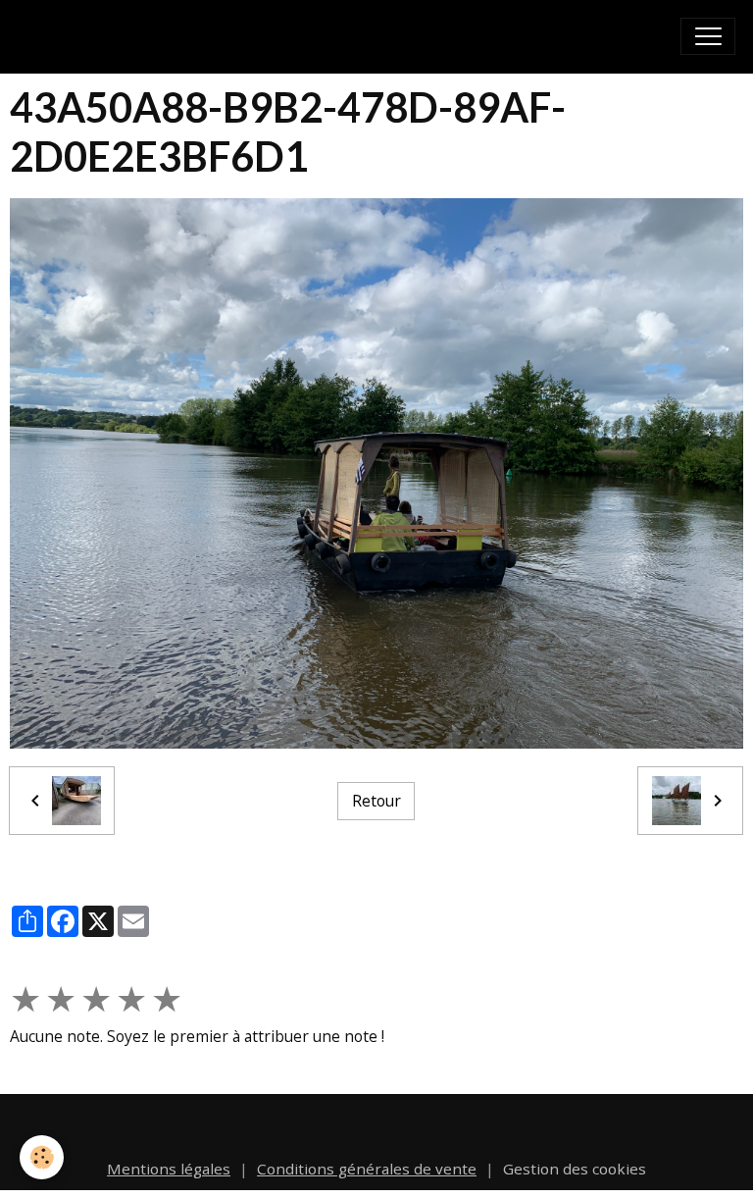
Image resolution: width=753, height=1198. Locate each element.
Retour (376, 800)
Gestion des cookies (574, 1168)
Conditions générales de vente (367, 1168)
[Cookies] (42, 1157)
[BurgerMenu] (707, 36)
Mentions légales (168, 1168)
